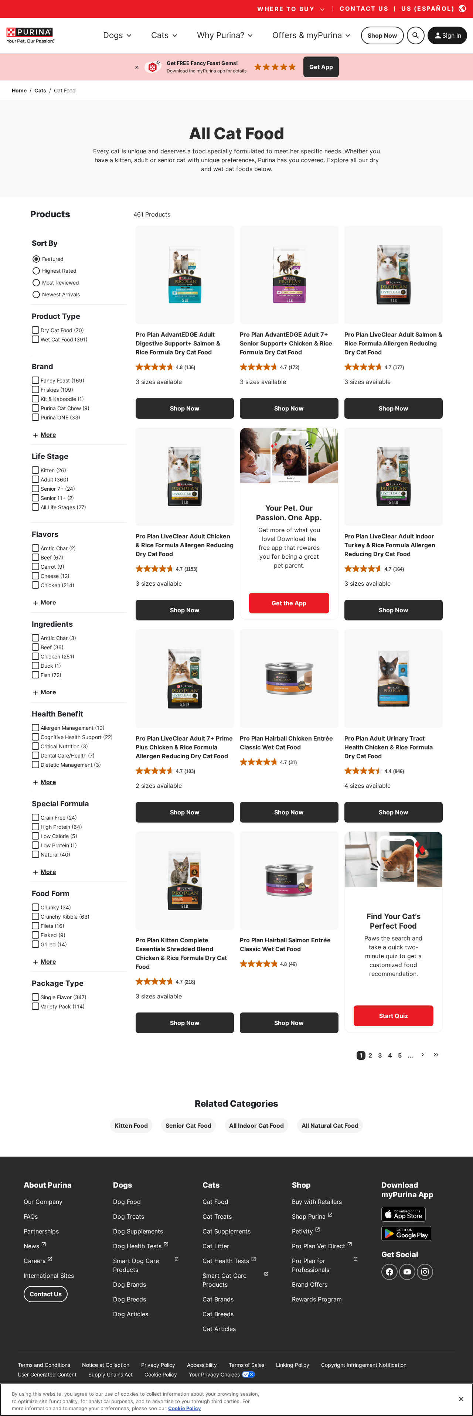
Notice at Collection (105, 1365)
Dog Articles (130, 1314)
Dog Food (127, 1201)
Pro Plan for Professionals (310, 1265)
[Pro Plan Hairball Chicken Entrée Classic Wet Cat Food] (289, 678)
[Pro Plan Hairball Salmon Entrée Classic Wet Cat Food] (289, 880)
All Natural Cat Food (330, 1125)
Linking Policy (292, 1365)
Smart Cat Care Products (224, 1280)
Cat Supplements (227, 1231)
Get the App (289, 603)
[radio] (36, 259)
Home (19, 90)
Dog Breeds (129, 1299)
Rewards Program (317, 1299)
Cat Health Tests (226, 1260)
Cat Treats (217, 1216)
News (31, 1246)
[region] (236, 1399)
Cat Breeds (218, 1314)
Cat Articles (219, 1328)
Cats (40, 90)
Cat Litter (216, 1246)
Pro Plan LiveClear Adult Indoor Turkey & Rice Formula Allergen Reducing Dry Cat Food (389, 545)
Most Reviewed (60, 282)
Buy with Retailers (317, 1201)
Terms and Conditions (44, 1365)
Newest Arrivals (61, 294)
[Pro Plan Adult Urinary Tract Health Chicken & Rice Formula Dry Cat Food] (393, 678)
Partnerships (41, 1231)
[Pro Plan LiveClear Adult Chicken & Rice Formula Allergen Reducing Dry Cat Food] (185, 477)
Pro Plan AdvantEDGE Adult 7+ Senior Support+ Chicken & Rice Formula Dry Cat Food (286, 343)
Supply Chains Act (110, 1374)
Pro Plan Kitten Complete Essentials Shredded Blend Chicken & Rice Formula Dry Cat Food (181, 953)
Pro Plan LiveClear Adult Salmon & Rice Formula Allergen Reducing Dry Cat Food (393, 343)
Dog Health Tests (137, 1246)
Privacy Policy (158, 1365)
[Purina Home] (30, 35)
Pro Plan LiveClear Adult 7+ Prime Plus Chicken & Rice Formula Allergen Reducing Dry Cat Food (184, 747)
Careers (34, 1260)
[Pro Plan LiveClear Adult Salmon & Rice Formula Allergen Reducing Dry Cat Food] (393, 275)
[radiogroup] (56, 277)
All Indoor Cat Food (256, 1125)
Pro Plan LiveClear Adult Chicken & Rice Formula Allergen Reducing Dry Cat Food (185, 545)
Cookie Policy (160, 1374)
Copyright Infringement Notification (363, 1365)
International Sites (49, 1275)
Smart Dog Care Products (136, 1265)
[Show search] (416, 35)
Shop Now (382, 35)
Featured (53, 259)
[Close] (136, 66)
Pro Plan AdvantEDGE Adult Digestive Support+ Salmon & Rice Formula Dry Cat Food (178, 343)
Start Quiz (393, 1016)
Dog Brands (129, 1284)
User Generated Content (47, 1374)
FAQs (31, 1216)
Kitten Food (131, 1125)
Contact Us (46, 1294)
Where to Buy (286, 9)
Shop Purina (309, 1216)
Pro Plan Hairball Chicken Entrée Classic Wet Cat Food (286, 743)
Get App (321, 67)
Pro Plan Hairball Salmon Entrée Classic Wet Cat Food (285, 944)
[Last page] (436, 1054)
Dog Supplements (138, 1231)
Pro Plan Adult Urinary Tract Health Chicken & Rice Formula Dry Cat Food (388, 747)
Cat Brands (218, 1299)
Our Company (43, 1201)
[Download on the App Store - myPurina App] (403, 1214)
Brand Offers (309, 1284)
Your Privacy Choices (214, 1374)
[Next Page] (422, 1054)
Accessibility (202, 1365)
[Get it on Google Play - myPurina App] (406, 1233)
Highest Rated (59, 271)
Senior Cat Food (188, 1125)
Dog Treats (128, 1216)
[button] (185, 408)
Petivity (302, 1231)
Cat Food (215, 1201)
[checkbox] (35, 330)
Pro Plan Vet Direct (318, 1246)
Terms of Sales (246, 1365)
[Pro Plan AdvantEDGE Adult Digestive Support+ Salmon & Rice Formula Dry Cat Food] (185, 275)
